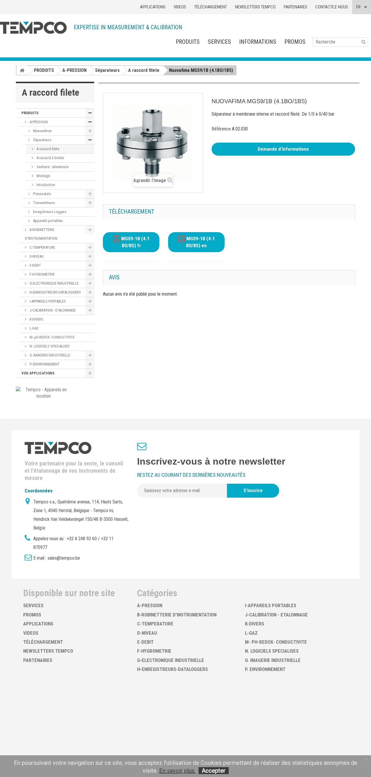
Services (219, 41)
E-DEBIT (35, 265)
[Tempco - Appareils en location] (43, 392)
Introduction (45, 185)
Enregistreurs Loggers (49, 212)
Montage (43, 176)
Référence (221, 129)
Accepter (213, 770)
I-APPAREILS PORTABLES (47, 301)
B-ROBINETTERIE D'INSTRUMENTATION (41, 234)
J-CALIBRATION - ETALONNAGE (52, 310)
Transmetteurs (43, 203)
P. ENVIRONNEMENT (44, 364)
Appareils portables (47, 221)
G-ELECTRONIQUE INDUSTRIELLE (54, 283)
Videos (180, 7)
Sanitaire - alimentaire (52, 167)
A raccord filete (47, 149)
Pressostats (41, 194)
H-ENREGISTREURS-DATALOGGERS (55, 292)
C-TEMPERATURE (42, 247)
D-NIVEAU (36, 256)
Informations (257, 41)
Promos (294, 41)
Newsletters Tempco (255, 7)
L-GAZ (34, 328)
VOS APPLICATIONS (37, 373)
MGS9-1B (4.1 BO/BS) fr (135, 242)
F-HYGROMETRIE (41, 274)
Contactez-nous (331, 7)
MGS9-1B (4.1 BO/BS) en (200, 242)
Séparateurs (41, 140)
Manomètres (42, 131)
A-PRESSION (38, 122)
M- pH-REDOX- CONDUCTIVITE (51, 337)
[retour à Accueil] (22, 70)
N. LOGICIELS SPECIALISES (49, 346)
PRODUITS (188, 41)
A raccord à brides (50, 158)
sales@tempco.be (64, 558)
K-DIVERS (36, 319)
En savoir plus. (177, 770)
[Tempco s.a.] (33, 27)
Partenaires (295, 7)
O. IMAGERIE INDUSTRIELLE (49, 355)
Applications (153, 7)
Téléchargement (210, 7)
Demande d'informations (283, 149)
